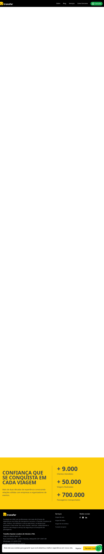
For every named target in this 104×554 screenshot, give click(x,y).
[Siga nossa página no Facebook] (80, 517)
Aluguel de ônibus (60, 520)
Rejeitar (78, 548)
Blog (64, 3)
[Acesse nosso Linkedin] (86, 517)
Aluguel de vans (59, 517)
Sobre (58, 3)
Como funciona (82, 3)
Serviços (72, 3)
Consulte (98, 4)
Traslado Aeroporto (60, 527)
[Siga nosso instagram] (83, 517)
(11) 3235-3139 (16, 541)
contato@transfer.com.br (16, 544)
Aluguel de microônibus (62, 524)
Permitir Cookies (91, 548)
